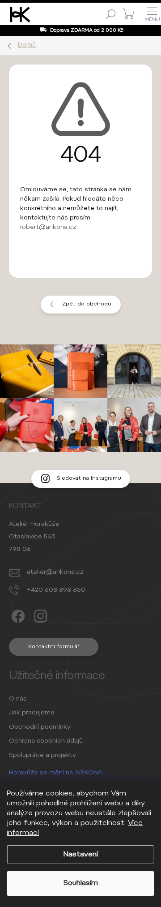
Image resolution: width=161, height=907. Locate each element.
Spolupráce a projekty (42, 755)
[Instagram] (39, 614)
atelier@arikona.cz (55, 572)
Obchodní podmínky (40, 727)
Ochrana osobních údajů (46, 741)
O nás (18, 699)
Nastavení (81, 854)
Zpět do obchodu (86, 304)
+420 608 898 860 (56, 590)
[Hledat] (111, 14)
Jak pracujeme (32, 713)
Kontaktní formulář (54, 646)
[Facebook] (17, 614)
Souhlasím (81, 883)
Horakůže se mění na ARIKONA (55, 773)
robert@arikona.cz (48, 227)
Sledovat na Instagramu (88, 478)
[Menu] (152, 14)
